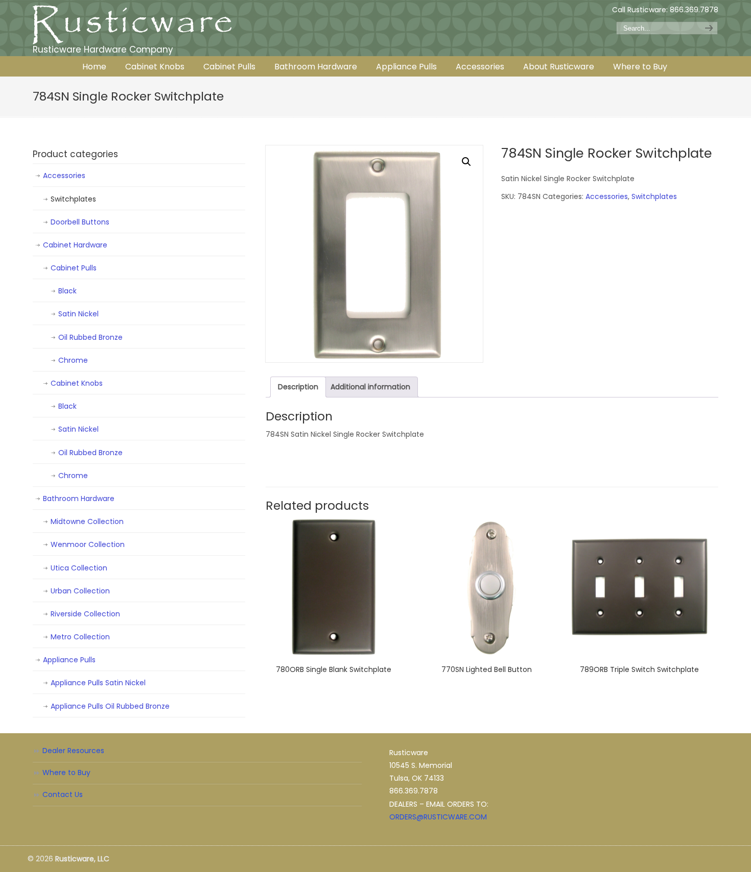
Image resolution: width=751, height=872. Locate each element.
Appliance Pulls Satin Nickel (98, 683)
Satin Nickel (78, 314)
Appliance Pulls (69, 660)
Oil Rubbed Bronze (90, 337)
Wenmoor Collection (88, 544)
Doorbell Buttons (80, 222)
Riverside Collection (85, 614)
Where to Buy (66, 772)
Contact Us (62, 794)
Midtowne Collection (87, 521)
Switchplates (654, 196)
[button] (466, 162)
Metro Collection (80, 637)
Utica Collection (79, 568)
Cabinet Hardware (75, 245)
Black (67, 291)
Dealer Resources (73, 750)
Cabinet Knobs (77, 383)
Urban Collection (80, 591)
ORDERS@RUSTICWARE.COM (438, 817)
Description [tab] (298, 387)
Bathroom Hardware (78, 498)
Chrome (73, 360)
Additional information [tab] (370, 387)
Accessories (606, 196)
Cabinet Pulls (74, 268)
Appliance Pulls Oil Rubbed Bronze (110, 706)
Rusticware (132, 24)
